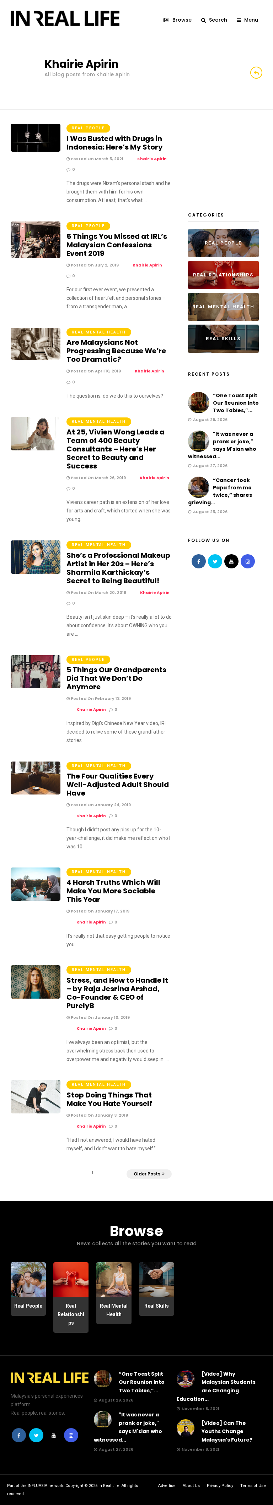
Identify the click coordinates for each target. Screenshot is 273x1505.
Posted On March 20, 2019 (98, 592)
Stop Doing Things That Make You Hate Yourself (109, 1099)
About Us (191, 1485)
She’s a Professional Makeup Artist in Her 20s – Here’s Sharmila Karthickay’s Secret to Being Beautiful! (118, 568)
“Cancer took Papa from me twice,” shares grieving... (220, 491)
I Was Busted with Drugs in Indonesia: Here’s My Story (114, 143)
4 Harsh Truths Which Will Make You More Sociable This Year (113, 890)
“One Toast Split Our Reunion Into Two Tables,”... (236, 403)
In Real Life (108, 1485)
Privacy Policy (220, 1485)
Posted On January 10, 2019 (100, 1017)
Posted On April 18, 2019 (95, 371)
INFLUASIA (37, 1485)
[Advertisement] (230, 159)
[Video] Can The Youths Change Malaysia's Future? (227, 1432)
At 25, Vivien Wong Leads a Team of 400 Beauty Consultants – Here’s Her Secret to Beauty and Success (115, 449)
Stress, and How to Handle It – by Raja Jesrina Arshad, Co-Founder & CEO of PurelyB (117, 993)
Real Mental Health (99, 332)
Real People (88, 128)
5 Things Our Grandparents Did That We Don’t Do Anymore (116, 678)
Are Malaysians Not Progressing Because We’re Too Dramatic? (116, 350)
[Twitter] (215, 561)
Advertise (167, 1485)
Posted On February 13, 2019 (100, 698)
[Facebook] (199, 561)
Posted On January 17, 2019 (99, 911)
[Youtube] (231, 561)
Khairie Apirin (152, 159)
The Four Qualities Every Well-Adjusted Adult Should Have (117, 784)
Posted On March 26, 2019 (98, 478)
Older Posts (147, 1174)
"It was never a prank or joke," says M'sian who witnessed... (222, 445)
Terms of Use (253, 1485)
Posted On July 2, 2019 (94, 265)
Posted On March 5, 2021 (96, 159)
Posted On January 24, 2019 (100, 805)
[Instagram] (248, 561)
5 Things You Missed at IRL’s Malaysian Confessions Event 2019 (116, 244)
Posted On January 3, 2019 (99, 1115)
